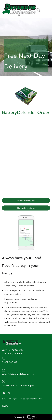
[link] (26, 217)
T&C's (5, 406)
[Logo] (21, 9)
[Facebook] (4, 393)
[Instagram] (8, 393)
